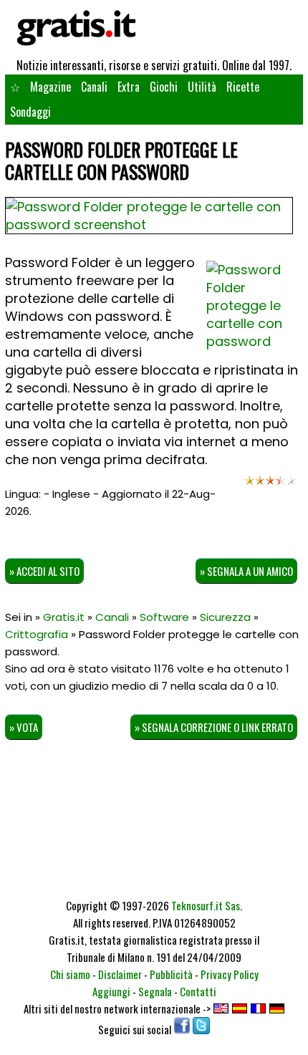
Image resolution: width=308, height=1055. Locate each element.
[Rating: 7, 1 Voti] (270, 484)
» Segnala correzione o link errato (214, 727)
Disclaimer (120, 974)
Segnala (155, 991)
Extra (128, 86)
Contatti (198, 991)
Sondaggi (30, 111)
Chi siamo (70, 974)
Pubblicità (171, 974)
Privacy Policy (230, 974)
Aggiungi (111, 991)
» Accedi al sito (44, 571)
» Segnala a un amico (246, 571)
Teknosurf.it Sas (205, 905)
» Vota (23, 727)
